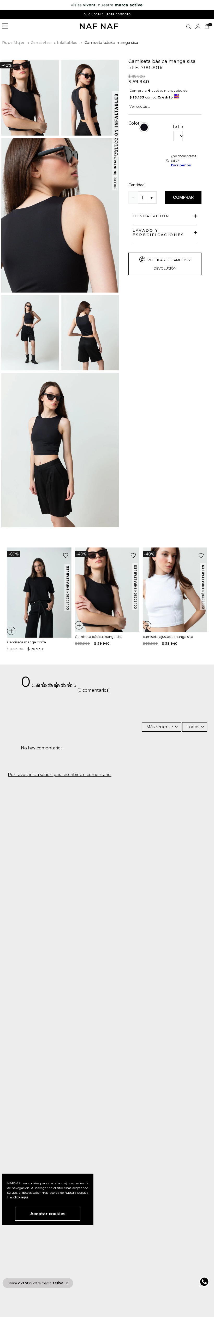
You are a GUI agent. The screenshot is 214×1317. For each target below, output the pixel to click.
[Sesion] (197, 26)
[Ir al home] (99, 26)
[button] (6, 26)
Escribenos (181, 165)
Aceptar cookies (48, 1213)
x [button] (67, 1283)
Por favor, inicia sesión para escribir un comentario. (59, 774)
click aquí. (21, 1197)
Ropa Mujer (13, 42)
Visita (36, 1283)
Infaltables (67, 42)
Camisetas (41, 42)
